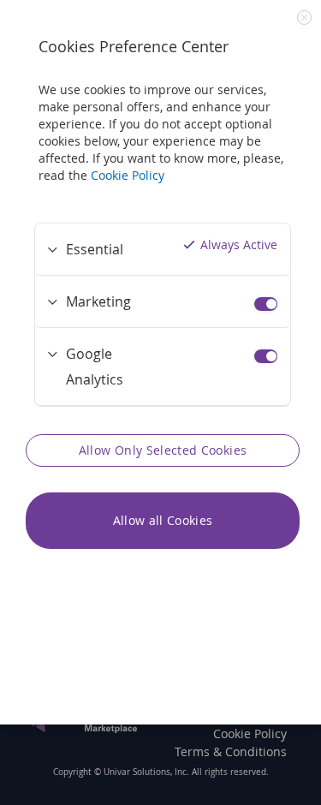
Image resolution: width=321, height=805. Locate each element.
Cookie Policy (127, 175)
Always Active (238, 244)
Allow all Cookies (163, 520)
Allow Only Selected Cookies (163, 450)
